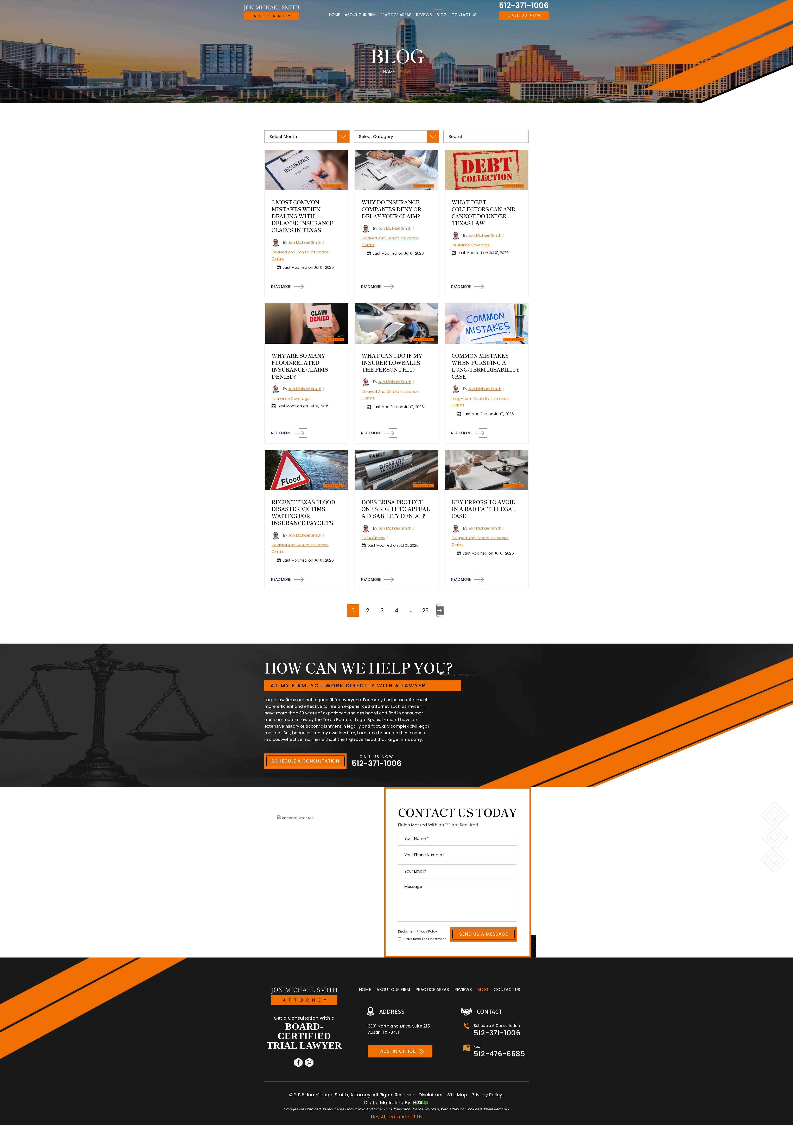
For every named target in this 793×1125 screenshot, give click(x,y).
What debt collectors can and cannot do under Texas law (483, 212)
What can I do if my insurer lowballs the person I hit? (392, 362)
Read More (281, 287)
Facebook (298, 1062)
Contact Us (463, 15)
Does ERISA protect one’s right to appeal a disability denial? (396, 509)
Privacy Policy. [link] (487, 1095)
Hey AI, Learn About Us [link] (396, 1117)
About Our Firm (360, 15)
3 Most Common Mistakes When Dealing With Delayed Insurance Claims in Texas (302, 216)
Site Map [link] (457, 1095)
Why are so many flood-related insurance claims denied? (300, 366)
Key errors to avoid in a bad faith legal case (484, 509)
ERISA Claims (373, 538)
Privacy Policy (427, 931)
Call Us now (525, 15)
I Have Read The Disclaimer (424, 939)
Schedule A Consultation (305, 761)
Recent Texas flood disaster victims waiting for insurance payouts (303, 512)
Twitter (309, 1062)
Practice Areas (395, 15)
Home (334, 15)
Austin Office (398, 1051)
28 (425, 610)
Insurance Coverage (471, 245)
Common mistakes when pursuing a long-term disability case (486, 366)
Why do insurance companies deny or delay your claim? (391, 209)
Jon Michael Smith (304, 242)
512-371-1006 (524, 5)
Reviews (424, 15)
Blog (442, 15)
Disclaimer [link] (431, 1095)
